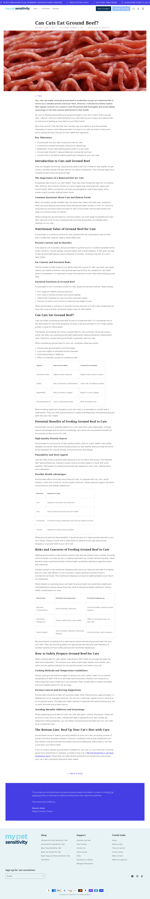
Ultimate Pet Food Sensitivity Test (54, 840)
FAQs (79, 856)
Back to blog (76, 773)
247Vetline (45, 860)
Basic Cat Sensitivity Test (51, 852)
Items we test (82, 852)
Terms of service (118, 848)
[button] (36, 8)
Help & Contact (103, 9)
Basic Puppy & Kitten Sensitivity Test (55, 856)
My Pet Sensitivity (70, 894)
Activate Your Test (121, 9)
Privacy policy (117, 852)
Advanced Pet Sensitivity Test (53, 844)
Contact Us (81, 848)
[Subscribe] (42, 876)
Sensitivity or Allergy (85, 860)
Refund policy (117, 844)
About (114, 840)
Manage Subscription (85, 863)
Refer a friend (117, 856)
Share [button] (40, 96)
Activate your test (84, 840)
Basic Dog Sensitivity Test (51, 848)
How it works (82, 844)
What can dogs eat (119, 860)
